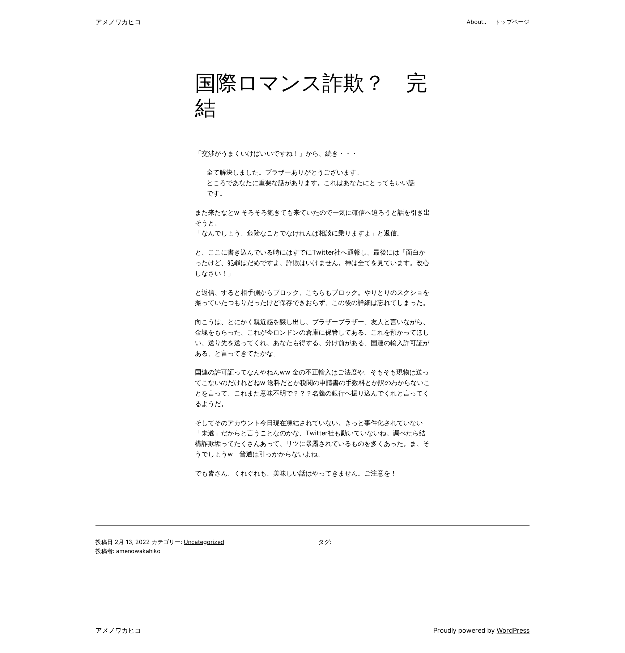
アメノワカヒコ (118, 22)
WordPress (513, 630)
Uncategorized (204, 541)
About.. (476, 21)
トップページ (512, 21)
